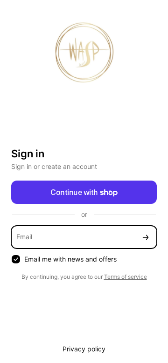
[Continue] (146, 237)
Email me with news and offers (70, 259)
